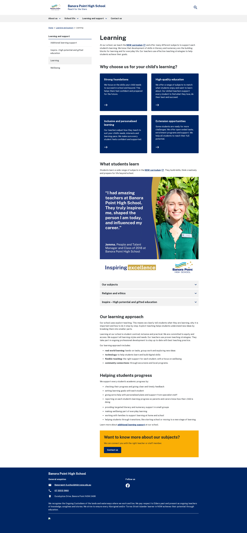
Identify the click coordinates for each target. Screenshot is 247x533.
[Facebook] (128, 487)
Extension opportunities (171, 121)
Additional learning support (63, 43)
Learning (54, 60)
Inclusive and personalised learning (120, 123)
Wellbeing (55, 68)
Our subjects (150, 285)
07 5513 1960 (62, 490)
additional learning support (131, 425)
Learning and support (64, 28)
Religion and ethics (150, 293)
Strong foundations (116, 79)
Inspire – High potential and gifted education (150, 302)
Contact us (112, 450)
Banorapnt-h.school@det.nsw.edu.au (73, 485)
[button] (54, 18)
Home (50, 28)
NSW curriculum (136, 45)
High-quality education (170, 79)
